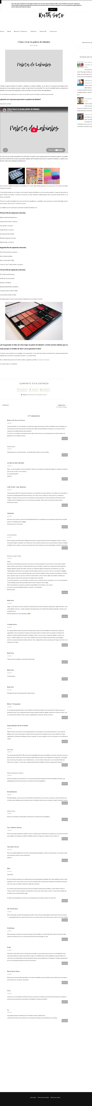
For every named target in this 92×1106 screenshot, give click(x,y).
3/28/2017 (9, 1012)
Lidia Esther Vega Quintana (16, 487)
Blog (9, 31)
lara (9, 990)
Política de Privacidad (43, 1097)
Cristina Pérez (12, 624)
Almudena (10, 513)
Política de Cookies (55, 1097)
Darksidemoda (12, 791)
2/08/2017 (9, 751)
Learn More (42, 9)
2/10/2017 (9, 911)
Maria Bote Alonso (13, 971)
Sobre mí (43, 31)
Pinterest (46, 390)
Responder (64, 438)
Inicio (2, 31)
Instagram (40, 359)
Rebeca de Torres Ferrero (16, 420)
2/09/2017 (9, 830)
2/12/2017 (9, 950)
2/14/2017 (9, 993)
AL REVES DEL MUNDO (15, 463)
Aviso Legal (33, 1097)
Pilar (9, 868)
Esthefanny (11, 928)
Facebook (46, 359)
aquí (27, 355)
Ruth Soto (10, 600)
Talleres (33, 31)
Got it (52, 9)
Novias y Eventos (20, 31)
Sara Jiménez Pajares (14, 827)
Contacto (53, 31)
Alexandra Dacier (13, 847)
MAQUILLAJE (32, 394)
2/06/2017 (9, 423)
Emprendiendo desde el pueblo (17, 725)
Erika (9, 947)
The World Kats (12, 908)
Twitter (34, 390)
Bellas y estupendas (14, 704)
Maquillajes (39, 394)
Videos (45, 394)
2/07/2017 (9, 489)
